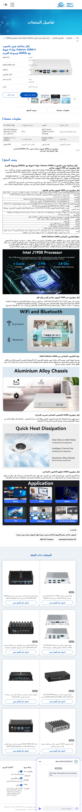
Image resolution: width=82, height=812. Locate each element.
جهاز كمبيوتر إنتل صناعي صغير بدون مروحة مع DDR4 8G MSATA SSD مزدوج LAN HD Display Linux (21, 597)
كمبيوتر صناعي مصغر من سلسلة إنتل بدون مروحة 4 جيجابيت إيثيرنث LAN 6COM (20, 696)
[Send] (40, 808)
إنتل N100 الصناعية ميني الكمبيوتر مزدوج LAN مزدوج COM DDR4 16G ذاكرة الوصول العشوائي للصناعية (21, 646)
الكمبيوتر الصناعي (57, 38)
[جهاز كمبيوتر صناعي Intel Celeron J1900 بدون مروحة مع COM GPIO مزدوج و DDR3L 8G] (57, 577)
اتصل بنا (26, 788)
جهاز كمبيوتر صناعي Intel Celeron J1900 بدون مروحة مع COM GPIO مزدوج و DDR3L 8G (57, 597)
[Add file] (76, 808)
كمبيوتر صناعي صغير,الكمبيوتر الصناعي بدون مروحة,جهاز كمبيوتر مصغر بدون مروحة (46, 535)
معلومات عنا (28, 771)
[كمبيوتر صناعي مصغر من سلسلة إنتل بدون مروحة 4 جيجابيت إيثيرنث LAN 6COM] (21, 676)
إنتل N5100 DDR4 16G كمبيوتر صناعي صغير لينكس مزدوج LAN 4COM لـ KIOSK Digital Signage (20, 745)
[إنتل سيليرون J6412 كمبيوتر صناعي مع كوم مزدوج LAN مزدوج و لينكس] (57, 725)
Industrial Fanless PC (67, 539)
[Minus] (40, 761)
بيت (76, 38)
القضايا (26, 780)
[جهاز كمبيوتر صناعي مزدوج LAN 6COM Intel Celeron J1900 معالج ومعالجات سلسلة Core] (57, 627)
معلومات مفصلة (63, 110)
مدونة (26, 784)
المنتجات (69, 38)
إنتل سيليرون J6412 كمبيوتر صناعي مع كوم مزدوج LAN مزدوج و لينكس (57, 745)
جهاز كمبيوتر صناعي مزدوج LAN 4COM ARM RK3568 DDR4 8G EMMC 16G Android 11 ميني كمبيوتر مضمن (57, 696)
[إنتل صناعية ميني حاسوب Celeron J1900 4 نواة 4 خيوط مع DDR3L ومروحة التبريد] (51, 67)
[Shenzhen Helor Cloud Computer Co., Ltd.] (67, 4)
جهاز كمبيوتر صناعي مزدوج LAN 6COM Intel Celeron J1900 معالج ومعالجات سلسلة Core (57, 646)
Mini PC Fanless (46, 539)
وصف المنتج (31, 110)
